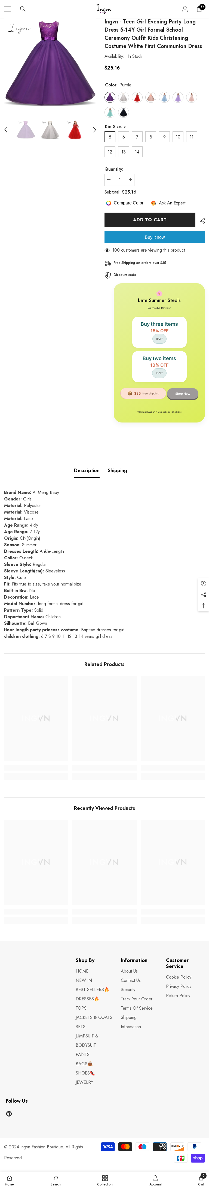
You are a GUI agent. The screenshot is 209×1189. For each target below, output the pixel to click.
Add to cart (150, 220)
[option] (50, 64)
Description (87, 470)
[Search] (23, 9)
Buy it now (155, 237)
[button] (6, 130)
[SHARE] (200, 220)
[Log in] (185, 9)
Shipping (117, 470)
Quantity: (113, 169)
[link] (36, 768)
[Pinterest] (9, 1113)
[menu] (7, 9)
